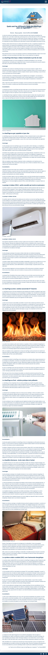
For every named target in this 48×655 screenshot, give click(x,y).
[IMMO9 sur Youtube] (43, 654)
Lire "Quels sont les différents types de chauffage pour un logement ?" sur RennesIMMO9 (27, 647)
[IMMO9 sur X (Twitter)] (41, 654)
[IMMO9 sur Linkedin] (46, 654)
